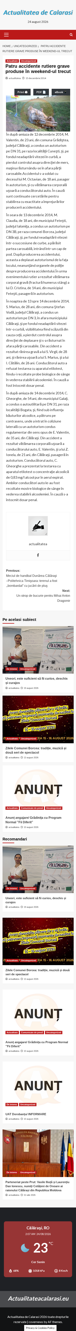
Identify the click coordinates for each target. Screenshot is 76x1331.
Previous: (31, 578)
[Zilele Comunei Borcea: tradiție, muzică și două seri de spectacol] (38, 719)
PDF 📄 (41, 92)
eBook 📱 (61, 92)
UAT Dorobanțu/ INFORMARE (25, 1114)
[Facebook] (38, 555)
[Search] (71, 35)
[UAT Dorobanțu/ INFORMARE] (38, 1085)
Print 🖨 (22, 92)
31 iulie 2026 (29, 1195)
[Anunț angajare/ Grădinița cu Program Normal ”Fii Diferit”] (38, 789)
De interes (12, 669)
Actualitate (12, 61)
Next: (43, 595)
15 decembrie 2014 (36, 78)
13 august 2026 (31, 757)
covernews (36, 1322)
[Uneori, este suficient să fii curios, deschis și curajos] (38, 650)
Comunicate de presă (32, 808)
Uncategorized (28, 61)
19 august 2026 (31, 688)
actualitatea (15, 78)
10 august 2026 (31, 827)
